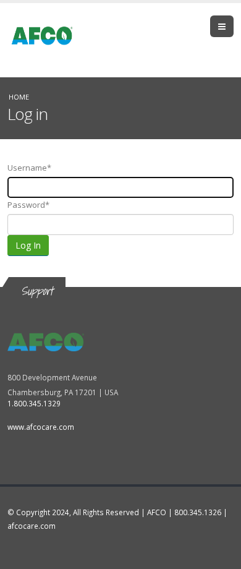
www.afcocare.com (40, 427)
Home (19, 96)
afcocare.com (31, 526)
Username (27, 167)
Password (26, 204)
